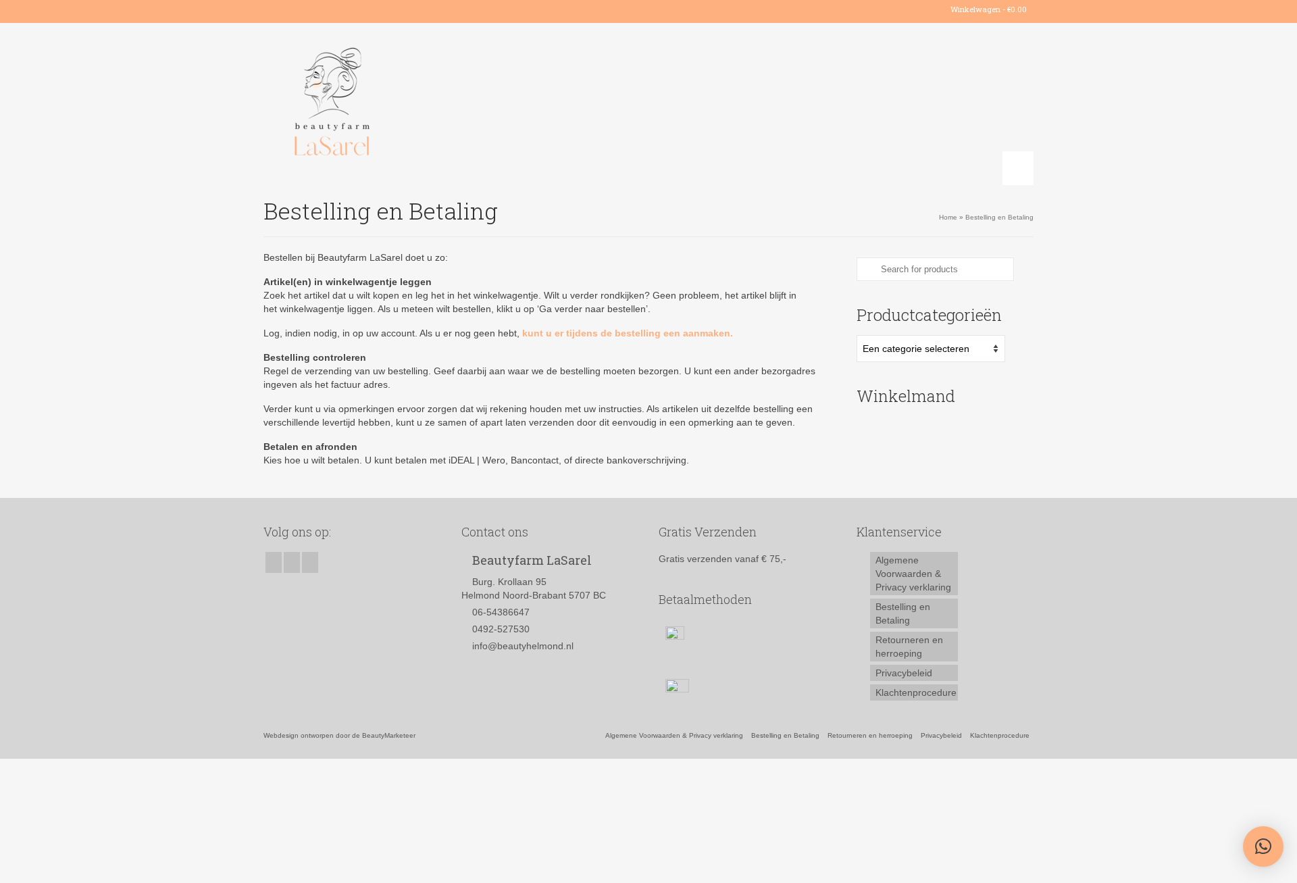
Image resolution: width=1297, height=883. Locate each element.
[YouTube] (312, 9)
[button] (1263, 846)
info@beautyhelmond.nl (523, 645)
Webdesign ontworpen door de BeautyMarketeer (339, 735)
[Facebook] (273, 9)
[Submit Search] (867, 269)
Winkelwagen (987, 9)
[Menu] (1018, 168)
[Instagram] (293, 9)
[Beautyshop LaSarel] (385, 104)
